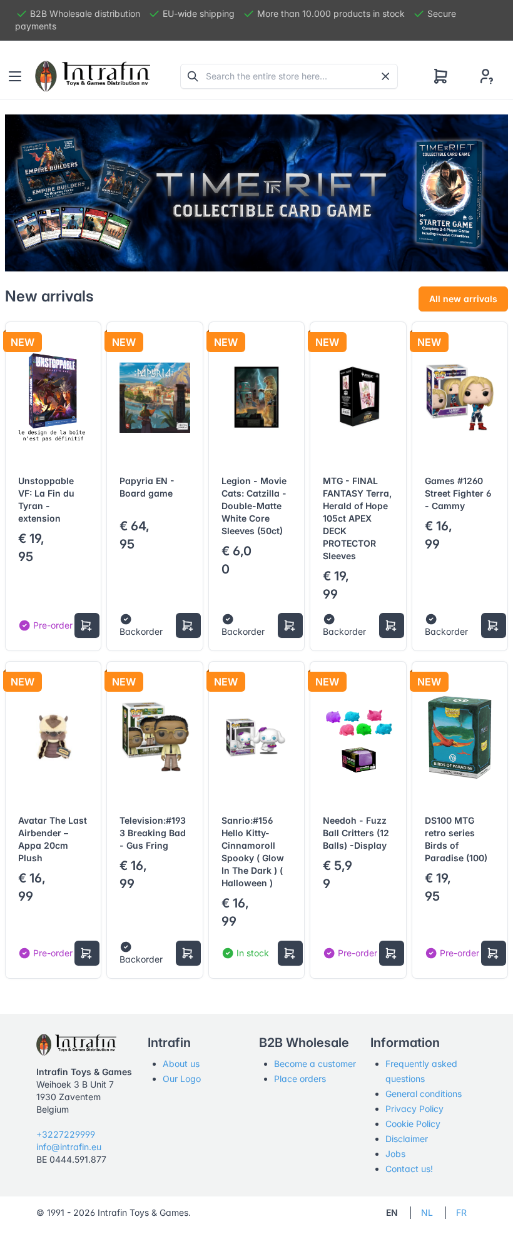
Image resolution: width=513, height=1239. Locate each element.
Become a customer (315, 1063)
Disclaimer (406, 1138)
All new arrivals (463, 298)
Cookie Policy (412, 1123)
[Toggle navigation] (15, 76)
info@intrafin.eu (68, 1146)
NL (427, 1212)
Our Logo (182, 1078)
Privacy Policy (414, 1108)
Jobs (395, 1153)
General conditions (423, 1093)
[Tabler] (92, 76)
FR (461, 1212)
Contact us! (409, 1168)
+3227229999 (65, 1134)
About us (181, 1063)
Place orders (300, 1078)
